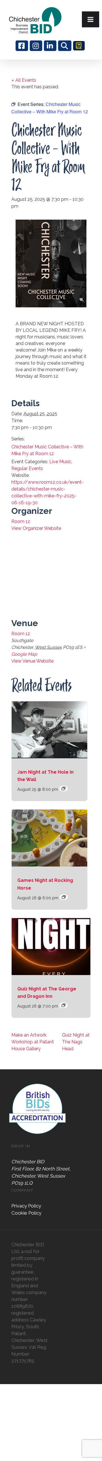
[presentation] (49, 729)
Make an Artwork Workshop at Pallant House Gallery (32, 1041)
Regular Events (27, 468)
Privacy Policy (26, 1206)
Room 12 (20, 521)
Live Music (60, 461)
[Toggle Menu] (90, 19)
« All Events (23, 80)
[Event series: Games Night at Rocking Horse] (64, 897)
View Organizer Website (36, 528)
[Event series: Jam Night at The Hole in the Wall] (63, 788)
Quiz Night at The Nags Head (76, 1041)
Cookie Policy (26, 1213)
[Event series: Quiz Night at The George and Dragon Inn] (63, 1005)
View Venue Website (32, 661)
